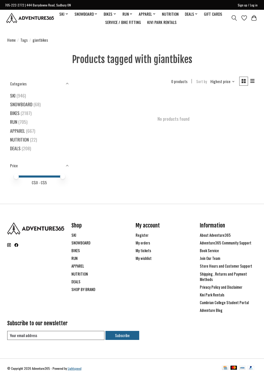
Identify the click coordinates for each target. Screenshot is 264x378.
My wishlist (144, 258)
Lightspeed (74, 368)
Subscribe (122, 335)
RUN (13, 121)
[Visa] (242, 368)
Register (142, 235)
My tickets (143, 250)
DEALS (15, 148)
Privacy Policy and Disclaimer (221, 287)
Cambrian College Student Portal (224, 302)
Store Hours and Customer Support (226, 266)
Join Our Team (210, 258)
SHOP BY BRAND (83, 289)
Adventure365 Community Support (225, 242)
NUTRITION (170, 14)
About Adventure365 (215, 235)
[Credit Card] (225, 368)
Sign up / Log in (248, 5)
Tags (24, 40)
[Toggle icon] (234, 18)
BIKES (15, 113)
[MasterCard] (233, 368)
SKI (12, 95)
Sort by (201, 81)
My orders (143, 242)
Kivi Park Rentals (212, 294)
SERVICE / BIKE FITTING (123, 22)
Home (11, 40)
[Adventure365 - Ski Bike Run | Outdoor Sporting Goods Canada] (30, 18)
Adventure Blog (211, 310)
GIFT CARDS (213, 14)
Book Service (209, 250)
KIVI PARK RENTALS (162, 22)
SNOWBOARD (21, 104)
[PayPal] (251, 368)
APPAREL (17, 130)
